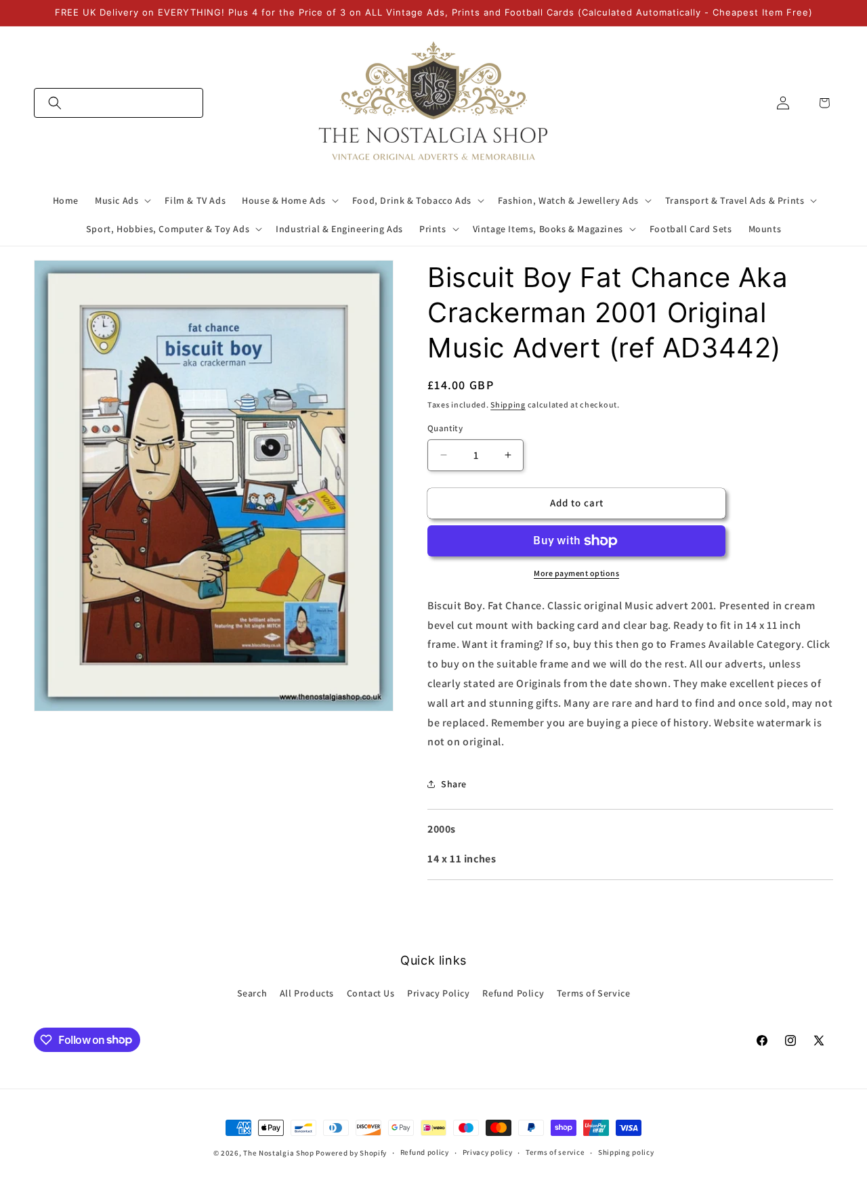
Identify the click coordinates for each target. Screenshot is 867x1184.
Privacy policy (488, 1152)
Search (252, 993)
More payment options (576, 573)
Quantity (445, 428)
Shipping (508, 404)
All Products (307, 993)
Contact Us (371, 993)
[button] (118, 103)
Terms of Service (594, 993)
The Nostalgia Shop (278, 1153)
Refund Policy (513, 993)
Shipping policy (626, 1152)
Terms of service (555, 1152)
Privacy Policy (438, 993)
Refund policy (424, 1152)
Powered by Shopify (351, 1153)
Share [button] (454, 784)
